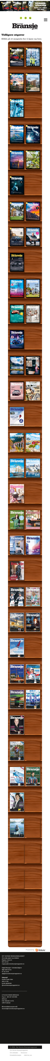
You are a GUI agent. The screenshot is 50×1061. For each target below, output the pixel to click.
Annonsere (24, 1052)
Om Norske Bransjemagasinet (19, 1050)
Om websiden (14, 1052)
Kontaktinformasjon (15, 1055)
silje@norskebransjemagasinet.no (12, 973)
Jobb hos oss (28, 1055)
